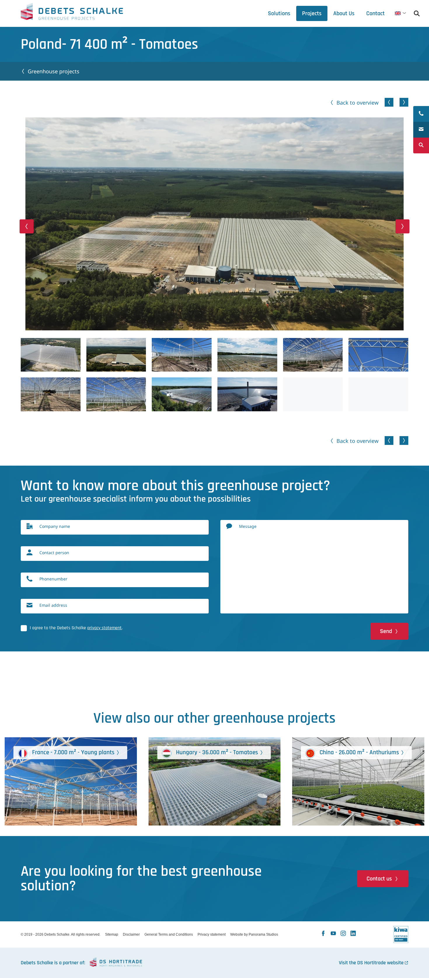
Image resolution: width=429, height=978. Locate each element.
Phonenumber (53, 579)
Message (248, 526)
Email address (53, 605)
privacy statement (104, 628)
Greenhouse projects (53, 71)
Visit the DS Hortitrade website (371, 962)
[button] (27, 226)
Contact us (379, 878)
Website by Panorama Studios (254, 934)
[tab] (343, 13)
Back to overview (357, 102)
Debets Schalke (72, 13)
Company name (54, 526)
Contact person (54, 552)
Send (386, 631)
